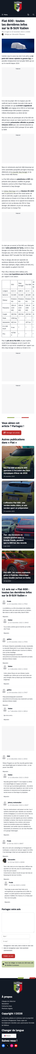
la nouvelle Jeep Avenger (19, 172)
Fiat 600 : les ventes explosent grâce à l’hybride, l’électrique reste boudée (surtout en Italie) (17, 575)
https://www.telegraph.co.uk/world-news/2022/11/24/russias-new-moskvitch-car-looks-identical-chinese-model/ (18, 657)
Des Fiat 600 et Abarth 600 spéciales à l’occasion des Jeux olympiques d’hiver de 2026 (17, 470)
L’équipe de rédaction (8, 1001)
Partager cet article (12, 433)
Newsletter (5, 1004)
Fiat (29, 58)
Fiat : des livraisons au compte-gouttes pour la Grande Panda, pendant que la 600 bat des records (15, 539)
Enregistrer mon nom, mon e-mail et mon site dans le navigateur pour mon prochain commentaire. (18, 948)
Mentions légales (7, 1008)
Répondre (5, 616)
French (8, 1036)
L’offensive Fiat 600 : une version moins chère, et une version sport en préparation (16, 505)
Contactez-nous (7, 1006)
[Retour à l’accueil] (18, 6)
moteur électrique (10, 191)
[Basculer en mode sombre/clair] (28, 14)
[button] (33, 14)
